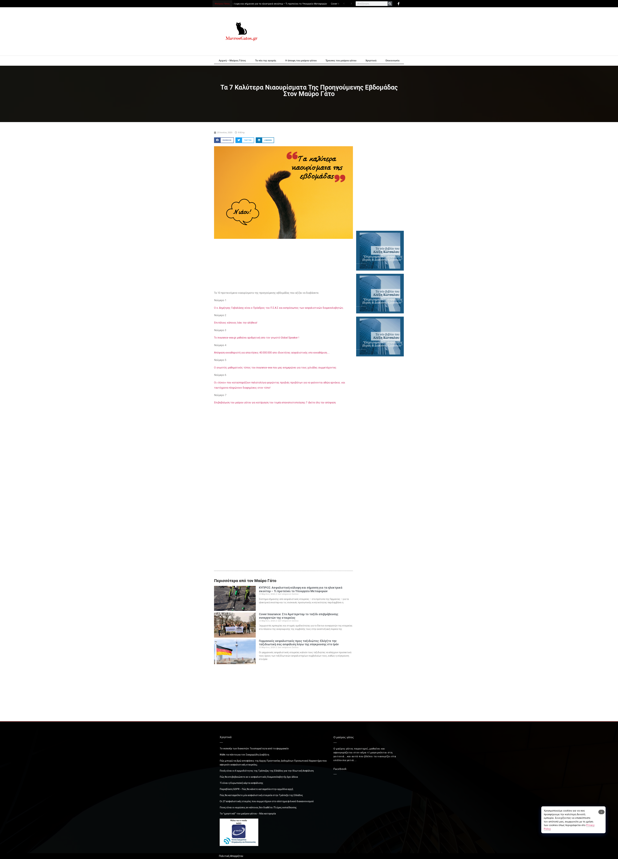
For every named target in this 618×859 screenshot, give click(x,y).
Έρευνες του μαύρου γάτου (341, 60)
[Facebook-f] (398, 3)
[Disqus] (283, 510)
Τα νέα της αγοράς (265, 60)
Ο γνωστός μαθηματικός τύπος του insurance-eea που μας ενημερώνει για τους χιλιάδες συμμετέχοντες (275, 367)
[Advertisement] (338, 31)
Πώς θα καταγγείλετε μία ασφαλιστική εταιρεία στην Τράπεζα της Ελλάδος (261, 795)
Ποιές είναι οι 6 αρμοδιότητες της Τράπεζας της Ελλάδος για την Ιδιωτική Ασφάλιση (267, 770)
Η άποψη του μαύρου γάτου (301, 60)
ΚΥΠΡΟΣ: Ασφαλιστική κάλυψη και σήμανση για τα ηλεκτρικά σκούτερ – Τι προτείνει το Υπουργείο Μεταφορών (247, 3)
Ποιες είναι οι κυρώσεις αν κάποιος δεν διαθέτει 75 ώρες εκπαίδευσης (258, 807)
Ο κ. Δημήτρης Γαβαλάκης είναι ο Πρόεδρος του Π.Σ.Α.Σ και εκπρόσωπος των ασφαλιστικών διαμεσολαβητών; (278, 307)
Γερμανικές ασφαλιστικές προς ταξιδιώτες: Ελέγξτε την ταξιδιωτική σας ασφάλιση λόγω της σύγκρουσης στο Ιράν (299, 642)
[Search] (390, 3)
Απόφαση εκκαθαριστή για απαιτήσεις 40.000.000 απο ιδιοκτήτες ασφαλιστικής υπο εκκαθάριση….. (272, 352)
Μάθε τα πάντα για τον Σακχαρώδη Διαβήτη (244, 754)
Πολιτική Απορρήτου (231, 856)
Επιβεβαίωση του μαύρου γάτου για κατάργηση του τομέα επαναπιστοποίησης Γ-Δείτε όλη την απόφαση (275, 402)
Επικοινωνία (392, 60)
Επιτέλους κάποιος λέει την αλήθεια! (235, 322)
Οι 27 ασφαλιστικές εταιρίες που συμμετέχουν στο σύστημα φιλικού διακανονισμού (267, 801)
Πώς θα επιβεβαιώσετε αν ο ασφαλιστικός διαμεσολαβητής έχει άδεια (259, 776)
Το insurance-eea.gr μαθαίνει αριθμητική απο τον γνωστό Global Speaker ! (256, 337)
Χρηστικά (370, 60)
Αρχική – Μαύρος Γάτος (232, 60)
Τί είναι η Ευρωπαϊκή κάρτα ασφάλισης (241, 782)
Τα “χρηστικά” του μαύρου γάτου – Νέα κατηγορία (248, 813)
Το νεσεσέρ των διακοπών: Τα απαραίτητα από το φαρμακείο (254, 748)
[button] (224, 140)
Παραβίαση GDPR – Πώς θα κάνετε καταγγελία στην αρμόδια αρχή (256, 789)
